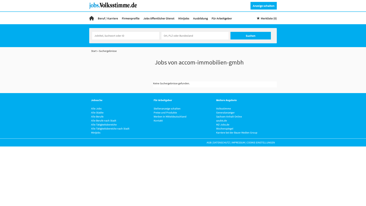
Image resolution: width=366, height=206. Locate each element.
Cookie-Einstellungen (261, 142)
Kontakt (158, 120)
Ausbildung (200, 18)
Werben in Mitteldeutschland (170, 116)
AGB (209, 142)
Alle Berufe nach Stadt (103, 120)
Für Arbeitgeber (222, 18)
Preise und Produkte (165, 112)
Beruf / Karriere (108, 18)
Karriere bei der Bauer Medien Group (236, 132)
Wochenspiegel (224, 128)
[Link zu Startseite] (114, 5)
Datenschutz (221, 142)
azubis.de (221, 120)
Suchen (250, 36)
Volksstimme (223, 108)
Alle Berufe (97, 116)
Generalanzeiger (225, 112)
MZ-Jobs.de (222, 124)
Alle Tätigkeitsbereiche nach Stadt (110, 128)
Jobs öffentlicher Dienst (158, 18)
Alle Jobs (96, 108)
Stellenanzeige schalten (167, 108)
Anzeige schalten (263, 6)
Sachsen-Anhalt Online (229, 116)
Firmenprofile (131, 18)
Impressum (238, 142)
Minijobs (183, 18)
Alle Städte (97, 112)
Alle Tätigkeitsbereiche (104, 124)
